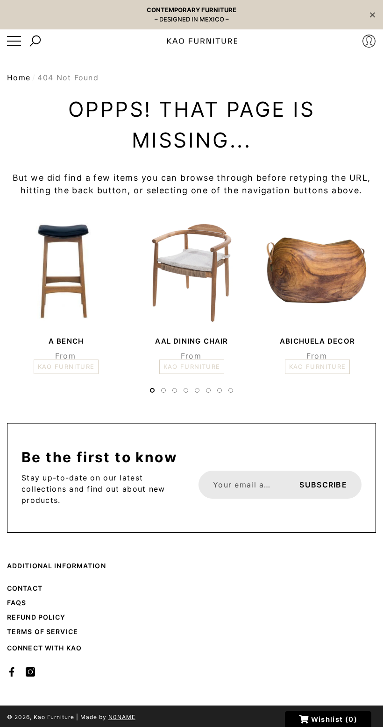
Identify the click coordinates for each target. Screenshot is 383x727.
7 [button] (219, 390)
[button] (372, 14)
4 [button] (186, 390)
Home (18, 77)
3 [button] (174, 390)
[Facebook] (11, 672)
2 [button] (163, 390)
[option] (66, 292)
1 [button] (152, 390)
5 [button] (197, 390)
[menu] (14, 41)
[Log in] (369, 41)
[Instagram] (30, 672)
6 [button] (208, 390)
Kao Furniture (54, 716)
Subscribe (323, 484)
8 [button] (230, 390)
